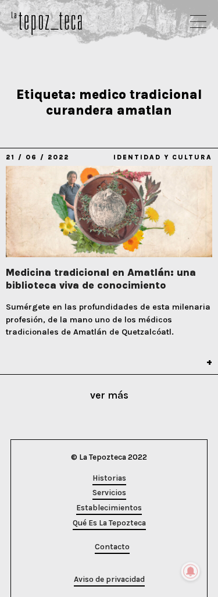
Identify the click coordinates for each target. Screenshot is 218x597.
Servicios (109, 492)
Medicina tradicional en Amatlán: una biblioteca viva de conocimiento (101, 278)
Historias (109, 478)
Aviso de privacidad (109, 579)
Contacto (112, 546)
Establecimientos (109, 507)
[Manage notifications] (190, 571)
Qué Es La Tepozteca (109, 522)
